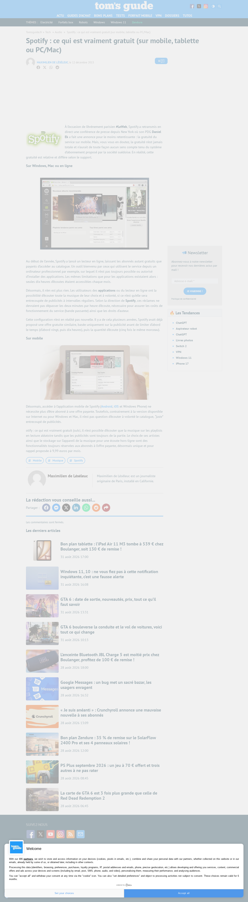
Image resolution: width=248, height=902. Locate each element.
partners (28, 859)
